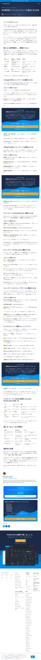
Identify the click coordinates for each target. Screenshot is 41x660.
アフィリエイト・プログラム (19, 598)
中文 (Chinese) (28, 614)
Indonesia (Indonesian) (28, 630)
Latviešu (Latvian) (29, 635)
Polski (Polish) (28, 606)
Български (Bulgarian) (28, 617)
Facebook (2, 575)
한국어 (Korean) (28, 648)
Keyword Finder (18, 576)
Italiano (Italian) (28, 600)
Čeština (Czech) (28, 618)
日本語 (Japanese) (29, 602)
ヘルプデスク (28, 589)
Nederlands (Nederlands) (28, 605)
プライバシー (9, 658)
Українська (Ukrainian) (28, 646)
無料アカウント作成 (20, 126)
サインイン (23, 196)
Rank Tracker (17, 574)
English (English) (28, 593)
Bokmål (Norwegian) (28, 650)
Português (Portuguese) (28, 609)
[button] (38, 3)
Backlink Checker (18, 580)
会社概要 (35, 576)
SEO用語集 (17, 601)
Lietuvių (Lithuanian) (28, 633)
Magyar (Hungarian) (28, 627)
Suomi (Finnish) (28, 625)
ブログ (16, 600)
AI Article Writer (18, 585)
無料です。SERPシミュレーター (19, 588)
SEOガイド (17, 603)
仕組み (16, 595)
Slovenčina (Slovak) (28, 640)
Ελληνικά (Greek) (29, 622)
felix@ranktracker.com (36, 591)
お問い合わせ (35, 574)
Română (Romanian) (28, 638)
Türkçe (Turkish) (28, 612)
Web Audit (17, 579)
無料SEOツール (18, 604)
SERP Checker (17, 577)
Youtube (7, 575)
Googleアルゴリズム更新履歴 (19, 609)
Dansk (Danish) (28, 620)
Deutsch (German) (27, 595)
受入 (33, 656)
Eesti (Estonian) (28, 623)
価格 (26, 584)
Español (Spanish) (29, 597)
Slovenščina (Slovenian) (28, 643)
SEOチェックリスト (18, 584)
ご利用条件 (28, 574)
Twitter (2, 578)
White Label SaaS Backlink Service (19, 593)
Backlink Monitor (18, 582)
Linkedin (7, 578)
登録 (26, 583)
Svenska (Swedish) (29, 611)
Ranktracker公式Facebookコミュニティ (11, 575)
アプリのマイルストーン (28, 587)
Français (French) (29, 599)
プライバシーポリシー (28, 577)
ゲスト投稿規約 (18, 606)
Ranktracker (6, 3)
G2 (11, 578)
